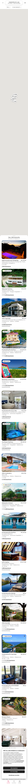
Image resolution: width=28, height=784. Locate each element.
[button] (6, 266)
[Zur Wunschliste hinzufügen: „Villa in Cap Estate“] (24, 300)
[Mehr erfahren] (19, 238)
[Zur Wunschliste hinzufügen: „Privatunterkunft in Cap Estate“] (24, 636)
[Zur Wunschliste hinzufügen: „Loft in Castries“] (24, 544)
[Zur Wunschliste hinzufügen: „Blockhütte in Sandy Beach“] (24, 361)
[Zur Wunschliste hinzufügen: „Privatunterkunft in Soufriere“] (24, 331)
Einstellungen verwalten (14, 775)
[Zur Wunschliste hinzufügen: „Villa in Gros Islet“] (24, 605)
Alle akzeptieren (14, 768)
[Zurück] (3, 2)
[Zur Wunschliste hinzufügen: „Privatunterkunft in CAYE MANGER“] (24, 667)
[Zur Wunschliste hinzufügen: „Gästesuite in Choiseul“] (24, 485)
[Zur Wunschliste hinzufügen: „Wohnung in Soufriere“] (24, 271)
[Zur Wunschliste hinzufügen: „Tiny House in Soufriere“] (24, 424)
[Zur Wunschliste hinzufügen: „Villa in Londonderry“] (24, 455)
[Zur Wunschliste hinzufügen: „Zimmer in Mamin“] (24, 699)
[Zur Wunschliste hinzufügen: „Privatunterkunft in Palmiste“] (24, 575)
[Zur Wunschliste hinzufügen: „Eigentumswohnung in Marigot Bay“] (24, 242)
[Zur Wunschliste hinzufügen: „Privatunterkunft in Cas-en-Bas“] (24, 392)
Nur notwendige (14, 771)
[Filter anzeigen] (25, 2)
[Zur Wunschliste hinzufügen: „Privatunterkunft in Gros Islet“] (24, 730)
